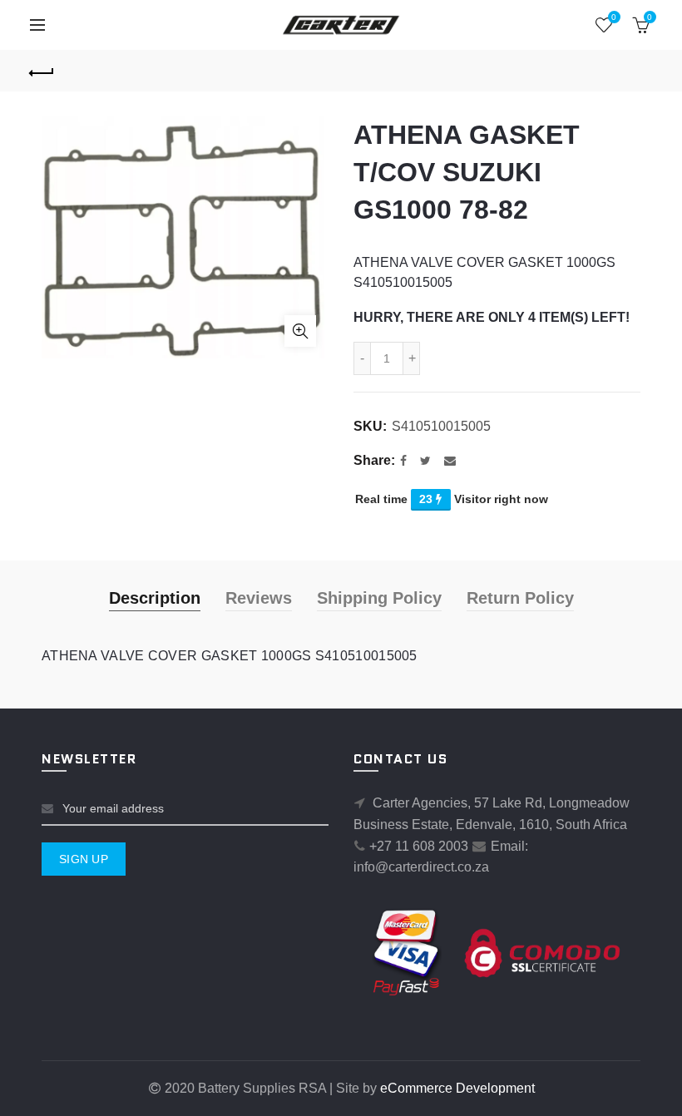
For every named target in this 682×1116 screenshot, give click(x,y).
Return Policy (520, 598)
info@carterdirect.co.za (421, 867)
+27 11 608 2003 (418, 846)
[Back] (42, 70)
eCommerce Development (457, 1088)
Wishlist (613, 17)
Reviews (258, 598)
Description (154, 598)
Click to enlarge (300, 331)
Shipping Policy (379, 598)
